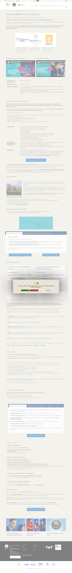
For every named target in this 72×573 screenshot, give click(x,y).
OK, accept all (25, 290)
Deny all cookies (34, 290)
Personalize (42, 290)
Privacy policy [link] (48, 290)
